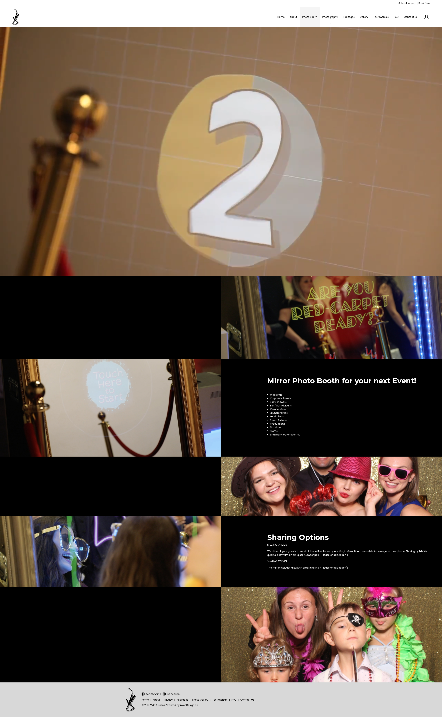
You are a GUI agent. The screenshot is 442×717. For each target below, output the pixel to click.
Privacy (168, 699)
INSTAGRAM (173, 694)
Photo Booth (309, 17)
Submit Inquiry (407, 3)
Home (281, 17)
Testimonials (381, 17)
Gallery (364, 17)
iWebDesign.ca (189, 705)
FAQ (396, 17)
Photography (330, 17)
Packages (349, 17)
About (293, 17)
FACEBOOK (152, 694)
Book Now (424, 3)
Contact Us (410, 17)
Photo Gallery (200, 699)
